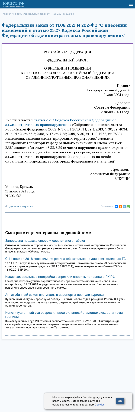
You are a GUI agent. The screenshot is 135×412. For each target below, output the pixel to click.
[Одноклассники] (120, 206)
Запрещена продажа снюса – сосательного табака (45, 241)
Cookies (100, 404)
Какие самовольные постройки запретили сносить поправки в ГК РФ (60, 277)
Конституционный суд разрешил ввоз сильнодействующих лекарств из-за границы (64, 315)
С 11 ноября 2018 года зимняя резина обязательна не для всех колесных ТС (65, 259)
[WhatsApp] (128, 206)
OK (120, 401)
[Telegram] (124, 206)
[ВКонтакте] (116, 206)
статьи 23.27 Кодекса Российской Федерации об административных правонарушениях (60, 122)
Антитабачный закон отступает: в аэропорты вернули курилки (54, 295)
